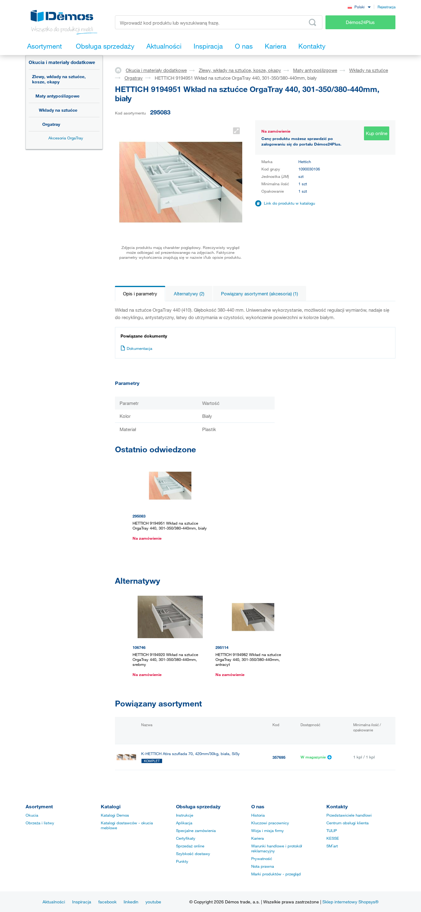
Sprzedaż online (190, 845)
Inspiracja (81, 901)
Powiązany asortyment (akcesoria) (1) (259, 293)
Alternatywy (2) (189, 293)
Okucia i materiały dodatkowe (62, 62)
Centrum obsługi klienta (347, 822)
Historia (258, 815)
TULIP (331, 830)
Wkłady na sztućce (58, 110)
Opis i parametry (140, 293)
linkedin (131, 901)
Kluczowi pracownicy (270, 822)
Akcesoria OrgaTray (65, 137)
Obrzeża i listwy (40, 822)
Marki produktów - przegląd (276, 873)
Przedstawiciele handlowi (349, 815)
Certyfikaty (185, 838)
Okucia (32, 815)
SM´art (332, 845)
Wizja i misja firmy (267, 830)
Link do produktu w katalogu (289, 203)
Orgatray (51, 124)
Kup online (376, 133)
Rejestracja (386, 6)
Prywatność (261, 858)
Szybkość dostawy (193, 853)
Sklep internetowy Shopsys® (350, 901)
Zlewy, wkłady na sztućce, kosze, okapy (59, 79)
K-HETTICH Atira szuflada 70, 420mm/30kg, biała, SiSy (190, 753)
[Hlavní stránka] (120, 70)
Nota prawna (262, 866)
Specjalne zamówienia (196, 830)
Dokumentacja (139, 348)
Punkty (182, 861)
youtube (153, 901)
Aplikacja (184, 822)
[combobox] (359, 6)
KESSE (332, 838)
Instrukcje (184, 815)
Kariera (257, 838)
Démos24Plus (360, 22)
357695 (278, 757)
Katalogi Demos (115, 815)
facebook (107, 901)
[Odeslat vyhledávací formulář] (312, 22)
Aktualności (54, 901)
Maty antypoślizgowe (57, 95)
